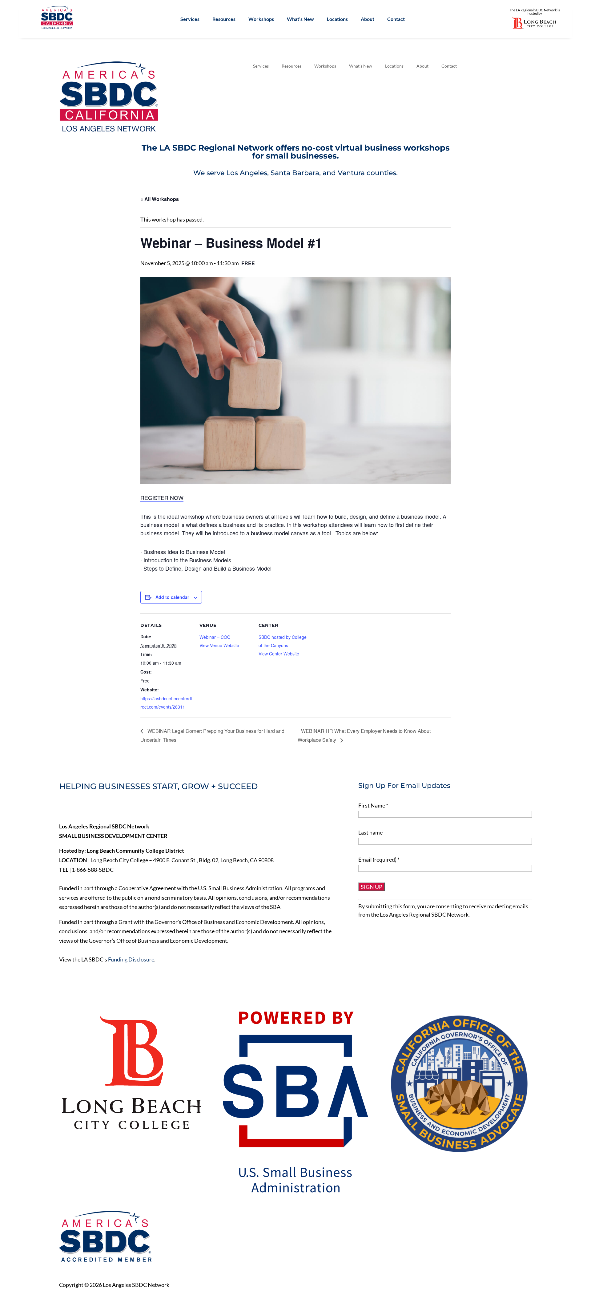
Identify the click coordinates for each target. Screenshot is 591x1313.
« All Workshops (159, 198)
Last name (370, 832)
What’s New (300, 19)
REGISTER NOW (161, 497)
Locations (337, 19)
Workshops (261, 19)
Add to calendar (172, 597)
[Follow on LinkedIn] (90, 807)
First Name (373, 805)
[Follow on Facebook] (64, 807)
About (367, 19)
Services (189, 19)
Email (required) (379, 859)
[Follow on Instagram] (103, 807)
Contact (396, 19)
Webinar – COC (214, 637)
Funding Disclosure (131, 959)
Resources (223, 19)
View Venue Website (219, 645)
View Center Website (279, 654)
